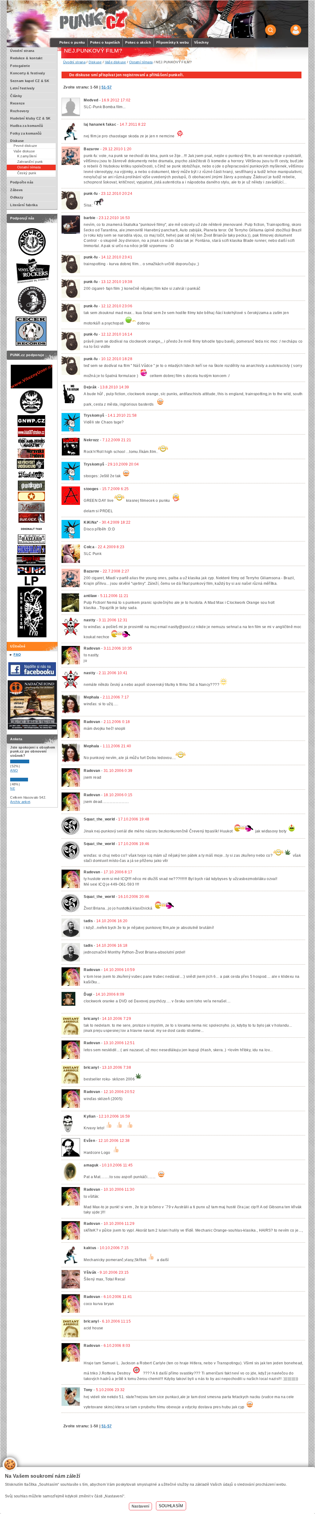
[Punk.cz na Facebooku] (32, 675)
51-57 (107, 87)
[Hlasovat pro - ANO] (28, 762)
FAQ (17, 654)
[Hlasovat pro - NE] (28, 780)
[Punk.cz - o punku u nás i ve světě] (93, 19)
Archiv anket (20, 802)
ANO (14, 770)
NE (12, 788)
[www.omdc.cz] (32, 728)
